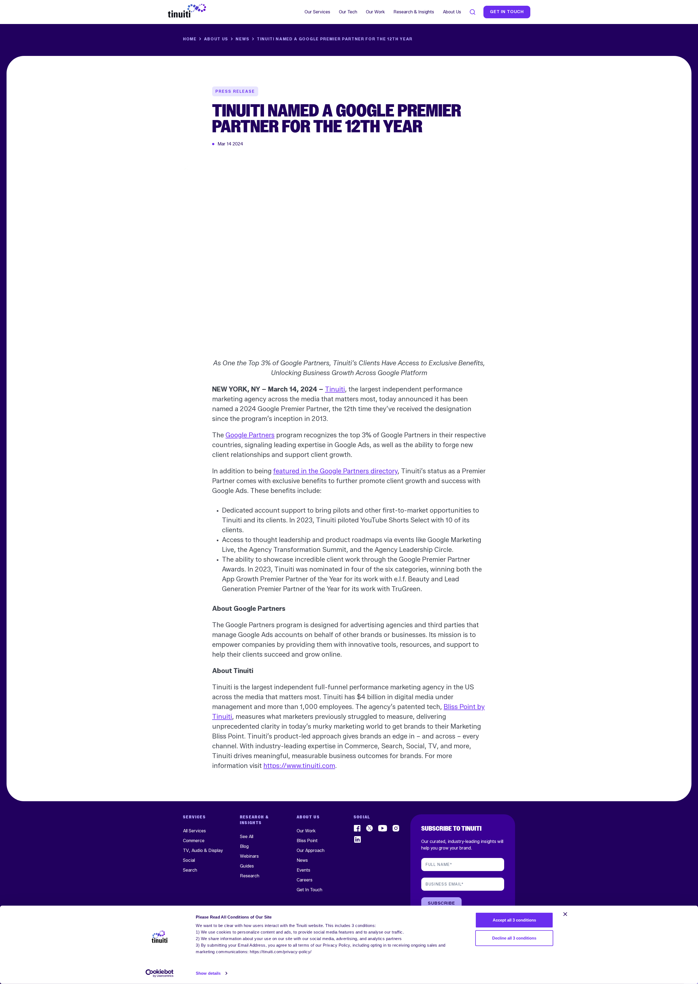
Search (190, 870)
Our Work (375, 11)
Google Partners (250, 435)
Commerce (193, 840)
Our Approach (310, 850)
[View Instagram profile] (396, 828)
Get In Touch (309, 889)
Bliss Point (307, 840)
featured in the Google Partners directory (335, 471)
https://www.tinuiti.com (299, 766)
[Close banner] (565, 914)
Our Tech (348, 11)
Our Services (317, 11)
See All (246, 836)
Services (194, 817)
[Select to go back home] (187, 11)
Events (303, 870)
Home (190, 39)
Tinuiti (335, 389)
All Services (194, 830)
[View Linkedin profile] (358, 839)
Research (249, 875)
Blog (244, 846)
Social (189, 860)
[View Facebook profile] (358, 828)
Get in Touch (507, 12)
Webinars (249, 856)
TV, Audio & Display (203, 850)
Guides (247, 866)
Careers (304, 880)
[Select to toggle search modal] (472, 12)
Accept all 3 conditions (514, 920)
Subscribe (441, 903)
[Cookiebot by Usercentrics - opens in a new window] (159, 973)
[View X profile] (370, 828)
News (242, 39)
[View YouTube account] (383, 828)
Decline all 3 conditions (514, 937)
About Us (452, 11)
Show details (208, 973)
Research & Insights (413, 11)
